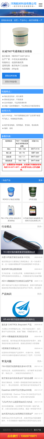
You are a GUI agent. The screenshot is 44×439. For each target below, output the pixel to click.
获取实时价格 (11, 75)
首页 (16, 20)
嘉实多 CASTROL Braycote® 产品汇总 (17, 325)
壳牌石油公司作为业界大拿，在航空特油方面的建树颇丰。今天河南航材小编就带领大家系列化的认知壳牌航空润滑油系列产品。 (21, 420)
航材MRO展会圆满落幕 (12, 269)
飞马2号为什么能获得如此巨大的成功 (17, 403)
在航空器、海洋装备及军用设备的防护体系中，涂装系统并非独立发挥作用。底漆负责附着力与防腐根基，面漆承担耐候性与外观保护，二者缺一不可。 (21, 343)
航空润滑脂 (33, 20)
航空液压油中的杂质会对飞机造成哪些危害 (17, 379)
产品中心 (23, 20)
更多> (41, 180)
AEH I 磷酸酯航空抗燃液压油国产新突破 (17, 282)
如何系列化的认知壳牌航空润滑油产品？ (17, 414)
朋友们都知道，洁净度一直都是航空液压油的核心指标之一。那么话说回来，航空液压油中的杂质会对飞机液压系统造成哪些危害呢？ (21, 385)
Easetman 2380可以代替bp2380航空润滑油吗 (17, 391)
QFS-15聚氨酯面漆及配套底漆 (15, 336)
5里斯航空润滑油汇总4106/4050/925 (11, 349)
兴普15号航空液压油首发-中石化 (16, 257)
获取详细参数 (11, 81)
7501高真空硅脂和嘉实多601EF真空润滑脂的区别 (17, 367)
